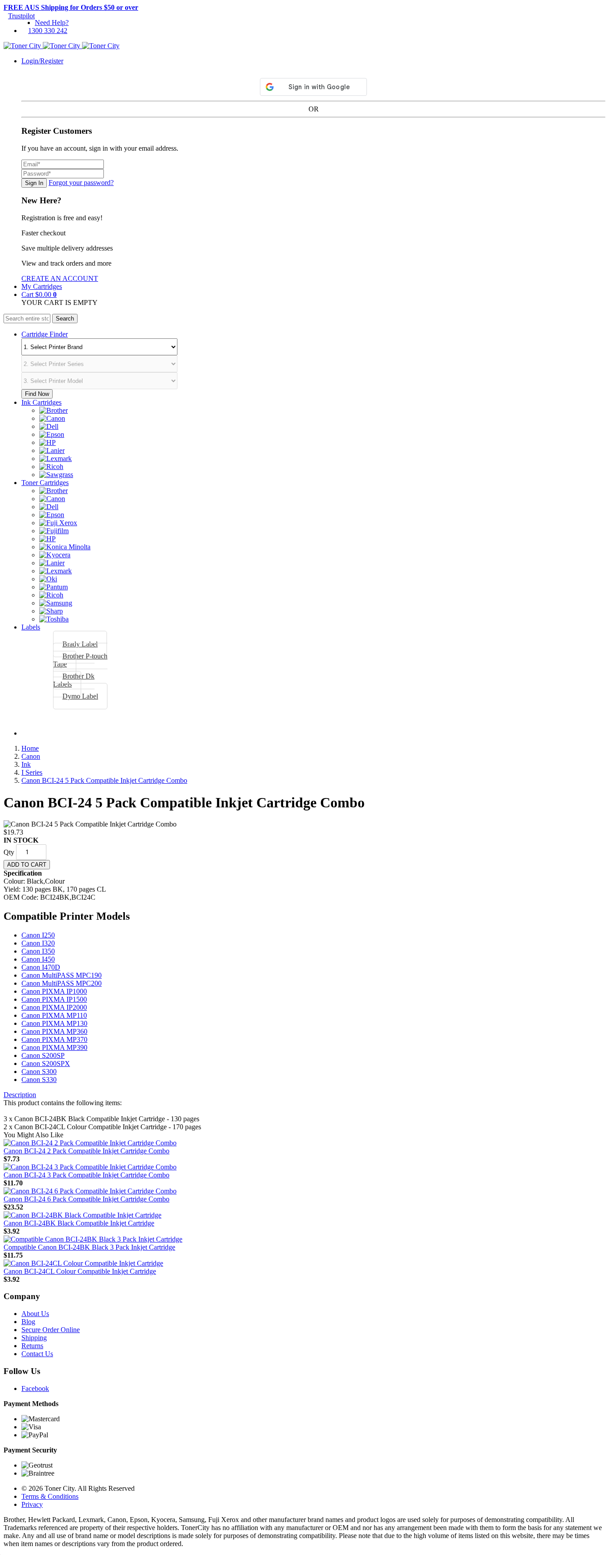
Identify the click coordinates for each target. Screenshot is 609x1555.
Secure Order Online (50, 1329)
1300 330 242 (47, 30)
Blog (28, 1321)
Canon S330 (39, 1079)
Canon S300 (39, 1071)
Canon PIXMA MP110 (54, 1015)
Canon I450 (38, 959)
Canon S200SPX (45, 1063)
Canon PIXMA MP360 (54, 1031)
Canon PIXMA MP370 (54, 1039)
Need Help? (52, 22)
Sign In (34, 183)
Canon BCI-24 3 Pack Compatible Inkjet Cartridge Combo (86, 1175)
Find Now (37, 394)
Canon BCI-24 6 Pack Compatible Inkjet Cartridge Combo (86, 1199)
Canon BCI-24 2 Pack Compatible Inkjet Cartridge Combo (86, 1151)
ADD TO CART (26, 864)
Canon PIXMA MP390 (54, 1047)
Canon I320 (38, 943)
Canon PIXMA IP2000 (54, 1007)
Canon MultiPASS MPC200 (61, 983)
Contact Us (37, 1354)
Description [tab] (20, 1094)
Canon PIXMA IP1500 (54, 999)
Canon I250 (38, 935)
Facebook (35, 1388)
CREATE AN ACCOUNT (59, 278)
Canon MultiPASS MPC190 (61, 975)
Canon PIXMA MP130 (54, 1023)
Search (65, 318)
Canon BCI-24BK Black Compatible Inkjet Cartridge (79, 1223)
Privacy (32, 1504)
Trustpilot (21, 16)
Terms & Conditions (49, 1496)
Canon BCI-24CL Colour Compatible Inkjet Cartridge (80, 1271)
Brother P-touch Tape (80, 660)
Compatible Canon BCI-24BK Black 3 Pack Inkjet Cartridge (89, 1247)
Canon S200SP (43, 1055)
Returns (32, 1345)
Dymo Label (80, 696)
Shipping (34, 1337)
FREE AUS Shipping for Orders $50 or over (71, 7)
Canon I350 (38, 951)
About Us (35, 1313)
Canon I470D (40, 967)
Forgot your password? (81, 182)
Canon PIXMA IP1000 (54, 991)
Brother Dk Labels (74, 680)
